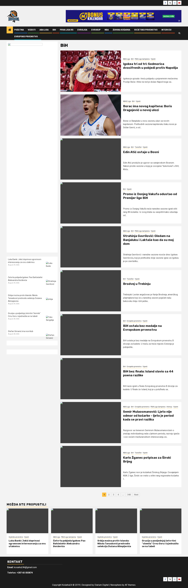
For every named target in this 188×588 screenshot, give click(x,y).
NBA (107, 30)
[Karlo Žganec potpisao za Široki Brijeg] (90, 466)
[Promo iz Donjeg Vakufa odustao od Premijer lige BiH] (90, 203)
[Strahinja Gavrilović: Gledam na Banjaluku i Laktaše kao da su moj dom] (90, 246)
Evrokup (96, 30)
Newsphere (116, 585)
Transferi (138, 147)
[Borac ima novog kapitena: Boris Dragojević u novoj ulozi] (90, 115)
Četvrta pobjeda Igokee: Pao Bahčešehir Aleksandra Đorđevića (69, 543)
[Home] (9, 30)
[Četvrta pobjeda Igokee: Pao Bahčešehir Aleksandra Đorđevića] (51, 285)
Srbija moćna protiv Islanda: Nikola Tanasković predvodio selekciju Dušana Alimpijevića (25, 298)
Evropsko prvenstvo (26, 36)
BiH (54, 30)
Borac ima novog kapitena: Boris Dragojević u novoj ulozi (147, 108)
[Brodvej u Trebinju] (90, 290)
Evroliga (82, 30)
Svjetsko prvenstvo (145, 30)
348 (129, 495)
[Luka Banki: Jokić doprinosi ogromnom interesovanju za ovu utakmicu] (51, 267)
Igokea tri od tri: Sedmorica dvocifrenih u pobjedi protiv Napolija (150, 66)
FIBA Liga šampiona (142, 59)
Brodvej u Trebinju (137, 284)
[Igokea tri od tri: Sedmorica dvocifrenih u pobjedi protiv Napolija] (90, 71)
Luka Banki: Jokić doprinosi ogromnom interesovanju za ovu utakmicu (27, 543)
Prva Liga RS (66, 30)
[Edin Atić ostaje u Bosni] (90, 159)
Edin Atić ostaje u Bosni (141, 152)
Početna (19, 30)
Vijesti (32, 30)
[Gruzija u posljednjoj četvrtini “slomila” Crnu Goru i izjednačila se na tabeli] (51, 321)
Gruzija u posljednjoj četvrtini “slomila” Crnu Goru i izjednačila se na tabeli (160, 543)
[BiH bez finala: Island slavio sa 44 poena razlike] (90, 378)
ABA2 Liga (127, 101)
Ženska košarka (121, 30)
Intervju (166, 30)
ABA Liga (44, 30)
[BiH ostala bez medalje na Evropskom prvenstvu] (90, 334)
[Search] (179, 33)
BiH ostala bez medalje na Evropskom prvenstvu (142, 328)
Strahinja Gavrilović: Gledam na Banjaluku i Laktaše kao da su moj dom (148, 240)
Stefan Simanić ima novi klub (20, 331)
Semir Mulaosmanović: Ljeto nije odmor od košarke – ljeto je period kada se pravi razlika (148, 415)
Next (136, 495)
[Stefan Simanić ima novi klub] (51, 339)
